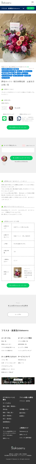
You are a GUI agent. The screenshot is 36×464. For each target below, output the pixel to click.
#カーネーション (18, 75)
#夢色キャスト (27, 71)
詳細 (28, 66)
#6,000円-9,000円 (7, 69)
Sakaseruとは (22, 359)
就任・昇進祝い (7, 415)
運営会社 (11, 454)
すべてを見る (7, 403)
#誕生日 (16, 69)
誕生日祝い (22, 413)
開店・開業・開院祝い (9, 406)
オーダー (30, 8)
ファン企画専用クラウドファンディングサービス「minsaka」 (9, 433)
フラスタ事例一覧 (23, 341)
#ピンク (19, 71)
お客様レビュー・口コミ (8, 369)
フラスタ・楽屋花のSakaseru (10, 8)
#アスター (27, 75)
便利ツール (6, 438)
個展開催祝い (7, 422)
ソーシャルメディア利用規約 (24, 455)
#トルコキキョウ (7, 75)
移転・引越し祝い (8, 412)
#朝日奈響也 (5, 73)
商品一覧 (3, 341)
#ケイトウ (25, 73)
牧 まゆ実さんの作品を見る (21, 161)
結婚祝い (22, 416)
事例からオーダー (6, 344)
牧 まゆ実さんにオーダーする (18, 127)
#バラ (18, 73)
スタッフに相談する (6, 350)
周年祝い (5, 409)
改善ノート (21, 363)
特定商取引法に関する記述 (11, 455)
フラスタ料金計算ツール (8, 347)
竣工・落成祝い (7, 418)
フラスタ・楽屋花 (24, 401)
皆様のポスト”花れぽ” (7, 372)
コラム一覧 (4, 359)
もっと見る (18, 314)
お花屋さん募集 (18, 454)
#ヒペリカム (5, 78)
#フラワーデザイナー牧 (8, 71)
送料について (23, 434)
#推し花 (13, 73)
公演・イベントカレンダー (8, 363)
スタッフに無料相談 (25, 437)
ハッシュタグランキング (25, 350)
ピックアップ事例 (23, 347)
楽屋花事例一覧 (22, 344)
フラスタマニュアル (6, 366)
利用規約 (25, 454)
